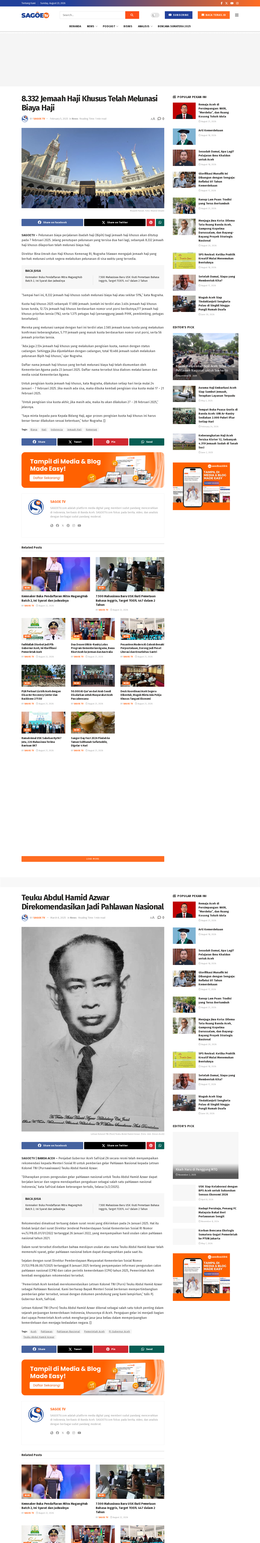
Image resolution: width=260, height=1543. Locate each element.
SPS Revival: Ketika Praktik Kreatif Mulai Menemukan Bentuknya (217, 258)
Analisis (143, 26)
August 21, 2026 (95, 656)
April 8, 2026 (207, 1199)
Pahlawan (47, 1331)
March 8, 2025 (58, 917)
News (90, 26)
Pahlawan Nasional (68, 1331)
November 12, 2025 (187, 376)
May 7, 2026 (206, 1243)
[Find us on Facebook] (222, 3)
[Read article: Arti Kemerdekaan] (184, 136)
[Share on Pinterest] (151, 222)
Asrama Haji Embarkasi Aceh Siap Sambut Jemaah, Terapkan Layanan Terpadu (217, 391)
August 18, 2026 (208, 135)
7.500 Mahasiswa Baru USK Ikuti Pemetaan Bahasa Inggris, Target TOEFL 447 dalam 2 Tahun (126, 600)
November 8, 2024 (210, 1221)
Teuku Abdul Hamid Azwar (38, 1337)
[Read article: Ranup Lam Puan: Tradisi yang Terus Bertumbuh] (184, 206)
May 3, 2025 (206, 401)
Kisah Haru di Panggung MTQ (196, 1169)
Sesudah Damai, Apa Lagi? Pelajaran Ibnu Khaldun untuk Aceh (216, 155)
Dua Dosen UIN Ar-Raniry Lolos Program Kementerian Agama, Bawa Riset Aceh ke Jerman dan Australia (92, 648)
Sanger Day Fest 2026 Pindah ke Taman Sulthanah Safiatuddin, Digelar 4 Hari (90, 742)
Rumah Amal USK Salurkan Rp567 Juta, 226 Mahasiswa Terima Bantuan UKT (41, 742)
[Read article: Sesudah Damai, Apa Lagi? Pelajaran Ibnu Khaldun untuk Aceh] (184, 158)
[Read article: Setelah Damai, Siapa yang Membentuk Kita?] (184, 283)
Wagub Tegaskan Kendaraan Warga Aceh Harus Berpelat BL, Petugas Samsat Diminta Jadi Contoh (43, 788)
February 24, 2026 (209, 426)
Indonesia (57, 429)
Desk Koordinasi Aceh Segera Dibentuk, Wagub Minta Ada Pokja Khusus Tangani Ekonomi (140, 695)
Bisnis (128, 26)
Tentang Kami (29, 3)
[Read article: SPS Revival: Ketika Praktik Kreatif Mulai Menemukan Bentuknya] (184, 261)
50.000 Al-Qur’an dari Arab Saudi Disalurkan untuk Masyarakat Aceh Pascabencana (92, 695)
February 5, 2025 (59, 118)
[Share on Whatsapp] (160, 222)
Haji (44, 429)
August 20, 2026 (145, 750)
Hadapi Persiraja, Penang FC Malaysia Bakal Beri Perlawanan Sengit (217, 1212)
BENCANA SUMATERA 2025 (174, 26)
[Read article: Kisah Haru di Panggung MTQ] (205, 1155)
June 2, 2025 (207, 452)
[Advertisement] (130, 59)
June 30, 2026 (207, 314)
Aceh (34, 1331)
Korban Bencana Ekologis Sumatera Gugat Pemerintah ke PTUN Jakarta (218, 1234)
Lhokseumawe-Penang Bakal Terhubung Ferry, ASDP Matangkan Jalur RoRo (141, 788)
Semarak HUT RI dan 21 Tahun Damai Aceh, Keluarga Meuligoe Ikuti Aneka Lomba (43, 835)
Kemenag (91, 429)
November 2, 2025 (187, 1175)
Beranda (75, 26)
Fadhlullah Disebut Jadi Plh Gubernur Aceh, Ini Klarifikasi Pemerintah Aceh (39, 648)
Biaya (34, 429)
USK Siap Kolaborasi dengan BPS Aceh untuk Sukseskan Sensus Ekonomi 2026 (218, 1190)
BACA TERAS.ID (215, 15)
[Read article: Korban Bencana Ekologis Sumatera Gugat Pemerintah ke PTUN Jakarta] (184, 1237)
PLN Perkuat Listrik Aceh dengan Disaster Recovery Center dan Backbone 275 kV (41, 695)
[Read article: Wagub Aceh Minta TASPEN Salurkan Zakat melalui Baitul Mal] (93, 769)
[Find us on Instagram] (237, 3)
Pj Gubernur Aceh (119, 1331)
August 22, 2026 (46, 605)
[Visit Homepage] (35, 15)
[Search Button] (132, 15)
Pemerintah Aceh (94, 1331)
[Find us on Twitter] (226, 3)
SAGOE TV (39, 118)
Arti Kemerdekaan (211, 130)
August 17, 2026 (208, 190)
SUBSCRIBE (180, 15)
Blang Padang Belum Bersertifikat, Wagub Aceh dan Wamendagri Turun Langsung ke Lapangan (141, 742)
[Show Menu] (236, 15)
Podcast (109, 26)
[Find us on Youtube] (232, 3)
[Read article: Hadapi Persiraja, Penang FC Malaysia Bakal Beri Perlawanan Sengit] (184, 1214)
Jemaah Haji (74, 429)
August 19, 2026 (145, 797)
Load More (92, 859)
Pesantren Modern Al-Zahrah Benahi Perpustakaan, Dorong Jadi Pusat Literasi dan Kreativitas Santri (142, 648)
